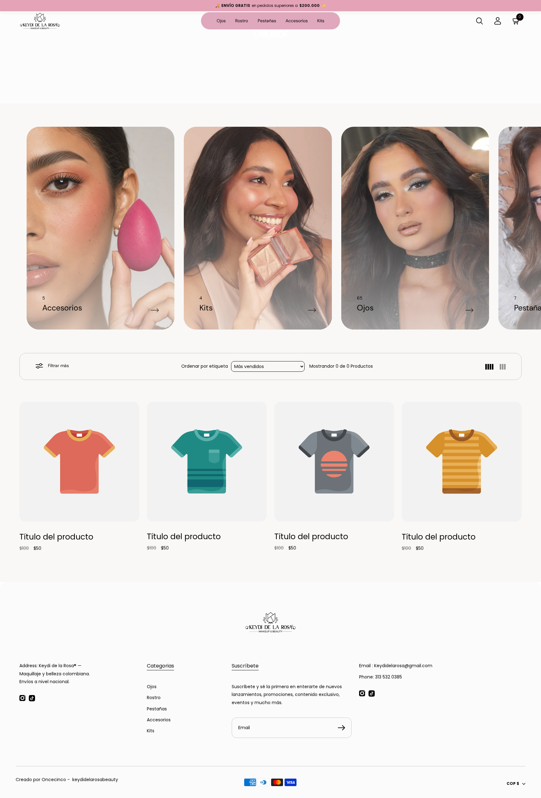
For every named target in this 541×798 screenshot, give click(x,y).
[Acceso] (498, 21)
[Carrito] (516, 21)
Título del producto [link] (56, 536)
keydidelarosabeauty (95, 779)
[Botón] (480, 21)
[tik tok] (32, 698)
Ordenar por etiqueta (204, 366)
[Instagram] (22, 698)
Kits (320, 20)
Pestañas (267, 20)
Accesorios (297, 20)
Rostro (241, 20)
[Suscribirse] (341, 728)
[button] (489, 366)
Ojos (221, 20)
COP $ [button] (513, 783)
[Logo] (43, 21)
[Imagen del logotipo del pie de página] (270, 622)
